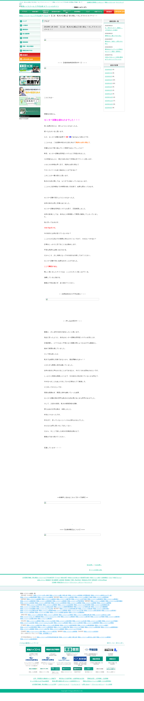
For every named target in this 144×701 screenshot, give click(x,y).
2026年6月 (108, 76)
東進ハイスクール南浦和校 (91, 623)
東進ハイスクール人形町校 (45, 597)
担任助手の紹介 (85, 577)
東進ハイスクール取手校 (50, 631)
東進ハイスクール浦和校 (34, 621)
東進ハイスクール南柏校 (57, 629)
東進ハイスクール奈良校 (91, 631)
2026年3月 (108, 87)
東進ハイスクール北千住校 (79, 599)
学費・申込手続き (76, 580)
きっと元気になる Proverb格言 (39, 681)
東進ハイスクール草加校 (61, 623)
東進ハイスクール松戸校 (42, 629)
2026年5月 (108, 80)
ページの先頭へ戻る (96, 570)
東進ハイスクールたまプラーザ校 (50, 616)
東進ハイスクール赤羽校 (67, 597)
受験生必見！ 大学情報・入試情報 (97, 678)
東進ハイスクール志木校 (27, 623)
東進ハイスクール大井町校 (34, 605)
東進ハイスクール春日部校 (64, 621)
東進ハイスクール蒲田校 (50, 605)
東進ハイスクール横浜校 (45, 618)
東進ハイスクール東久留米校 (92, 610)
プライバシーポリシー (98, 684)
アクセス (57, 577)
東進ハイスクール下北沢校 (28, 606)
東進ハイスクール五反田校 (65, 605)
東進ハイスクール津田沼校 (92, 627)
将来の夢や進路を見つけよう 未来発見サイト (66, 681)
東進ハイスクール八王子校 (75, 610)
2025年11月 (109, 100)
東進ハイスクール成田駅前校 (109, 627)
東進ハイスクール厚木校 (51, 615)
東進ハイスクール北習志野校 (28, 627)
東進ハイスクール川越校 (94, 621)
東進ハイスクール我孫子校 (34, 625)
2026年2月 (108, 90)
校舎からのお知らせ (74, 577)
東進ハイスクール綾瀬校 (34, 599)
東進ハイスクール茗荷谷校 (100, 597)
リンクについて (75, 684)
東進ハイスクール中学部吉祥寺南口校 (47, 637)
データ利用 (109, 684)
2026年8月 (108, 69)
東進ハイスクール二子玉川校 (44, 608)
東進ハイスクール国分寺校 (100, 608)
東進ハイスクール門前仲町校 (75, 601)
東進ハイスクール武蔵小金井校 (59, 612)
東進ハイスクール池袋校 (98, 601)
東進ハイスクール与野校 (107, 623)
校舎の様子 (64, 577)
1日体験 (54, 582)
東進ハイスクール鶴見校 (68, 616)
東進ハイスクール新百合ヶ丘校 (101, 615)
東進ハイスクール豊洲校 (111, 599)
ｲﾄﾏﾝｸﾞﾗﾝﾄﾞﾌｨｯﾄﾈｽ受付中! (32, 665)
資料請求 (94, 580)
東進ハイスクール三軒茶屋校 (82, 605)
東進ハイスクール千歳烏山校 (82, 606)
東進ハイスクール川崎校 (66, 615)
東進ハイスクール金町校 (49, 599)
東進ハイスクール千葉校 (77, 627)
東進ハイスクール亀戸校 (64, 599)
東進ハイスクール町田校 (27, 612)
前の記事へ (90, 565)
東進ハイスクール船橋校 (27, 629)
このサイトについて (63, 684)
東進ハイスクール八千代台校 (73, 629)
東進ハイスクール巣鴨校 (74, 603)
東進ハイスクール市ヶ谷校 (41, 595)
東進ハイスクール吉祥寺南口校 (68, 608)
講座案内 (48, 580)
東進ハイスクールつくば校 (34, 631)
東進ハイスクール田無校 (46, 610)
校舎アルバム (117, 577)
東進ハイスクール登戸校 (83, 616)
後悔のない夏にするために (113, 35)
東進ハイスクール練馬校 (104, 603)
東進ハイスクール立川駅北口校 (29, 610)
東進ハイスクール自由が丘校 (44, 606)
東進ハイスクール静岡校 (70, 631)
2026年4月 (108, 83)
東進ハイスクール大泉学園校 (114, 601)
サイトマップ (120, 2)
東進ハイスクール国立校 (85, 608)
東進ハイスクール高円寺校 (42, 603)
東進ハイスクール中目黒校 (28, 608)
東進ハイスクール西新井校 (28, 601)
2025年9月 (108, 107)
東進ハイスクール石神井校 (59, 603)
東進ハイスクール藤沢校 (112, 616)
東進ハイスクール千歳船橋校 (99, 606)
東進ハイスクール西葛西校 (44, 601)
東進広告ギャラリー (25, 116)
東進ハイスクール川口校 (79, 621)
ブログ (45, 16)
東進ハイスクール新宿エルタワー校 (101, 595)
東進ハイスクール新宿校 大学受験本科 (79, 595)
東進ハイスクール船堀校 (60, 601)
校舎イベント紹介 (95, 577)
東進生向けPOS (86, 580)
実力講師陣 (55, 580)
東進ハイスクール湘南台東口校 (83, 615)
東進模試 (67, 580)
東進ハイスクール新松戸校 (61, 627)
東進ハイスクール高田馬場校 (28, 597)
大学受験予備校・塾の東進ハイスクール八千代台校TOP (38, 577)
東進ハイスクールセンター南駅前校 (30, 616)
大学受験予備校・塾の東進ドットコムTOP (44, 684)
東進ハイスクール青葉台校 (35, 615)
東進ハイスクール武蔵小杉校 (28, 618)
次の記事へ (98, 565)
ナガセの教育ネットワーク (29, 643)
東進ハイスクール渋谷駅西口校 (100, 605)
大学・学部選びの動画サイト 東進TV (44, 678)
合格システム (41, 580)
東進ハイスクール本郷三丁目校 (83, 597)
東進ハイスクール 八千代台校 (30, 16)
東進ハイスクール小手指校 (109, 621)
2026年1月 (108, 94)
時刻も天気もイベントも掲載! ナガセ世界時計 (97, 681)
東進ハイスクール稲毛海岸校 (68, 625)
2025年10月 (109, 104)
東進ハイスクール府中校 (109, 610)
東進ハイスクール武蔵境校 (76, 612)
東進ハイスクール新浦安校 (45, 627)
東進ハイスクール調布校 (60, 610)
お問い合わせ (86, 684)
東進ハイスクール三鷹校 (42, 612)
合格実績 (61, 580)
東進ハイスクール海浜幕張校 (86, 625)
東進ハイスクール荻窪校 (27, 603)
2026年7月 (108, 73)
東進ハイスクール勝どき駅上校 (58, 595)
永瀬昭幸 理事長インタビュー (95, 2)
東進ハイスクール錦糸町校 (95, 599)
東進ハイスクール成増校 (89, 603)
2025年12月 (109, 97)
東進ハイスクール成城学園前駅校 (63, 606)
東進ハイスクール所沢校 (76, 623)
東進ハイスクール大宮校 (48, 621)
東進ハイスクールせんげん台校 (44, 623)
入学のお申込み (102, 580)
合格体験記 (104, 577)
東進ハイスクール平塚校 (97, 616)
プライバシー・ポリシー (77, 582)
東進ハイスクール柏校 (101, 625)
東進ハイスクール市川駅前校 (51, 625)
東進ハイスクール (110, 2)
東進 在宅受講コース (45, 633)
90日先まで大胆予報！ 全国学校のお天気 (71, 678)
